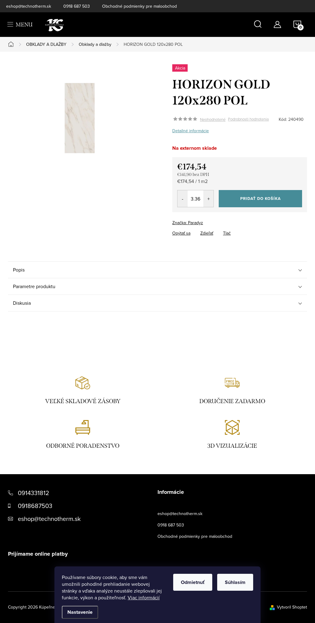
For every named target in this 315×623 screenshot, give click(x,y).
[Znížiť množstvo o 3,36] (182, 198)
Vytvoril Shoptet (292, 607)
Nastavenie (80, 612)
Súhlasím (235, 582)
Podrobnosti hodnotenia (248, 119)
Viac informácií (144, 597)
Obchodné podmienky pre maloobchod (139, 6)
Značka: (187, 223)
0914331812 (33, 492)
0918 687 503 (76, 6)
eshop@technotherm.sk (28, 6)
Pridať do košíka (260, 198)
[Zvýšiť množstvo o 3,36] (208, 198)
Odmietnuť (193, 582)
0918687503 (35, 505)
